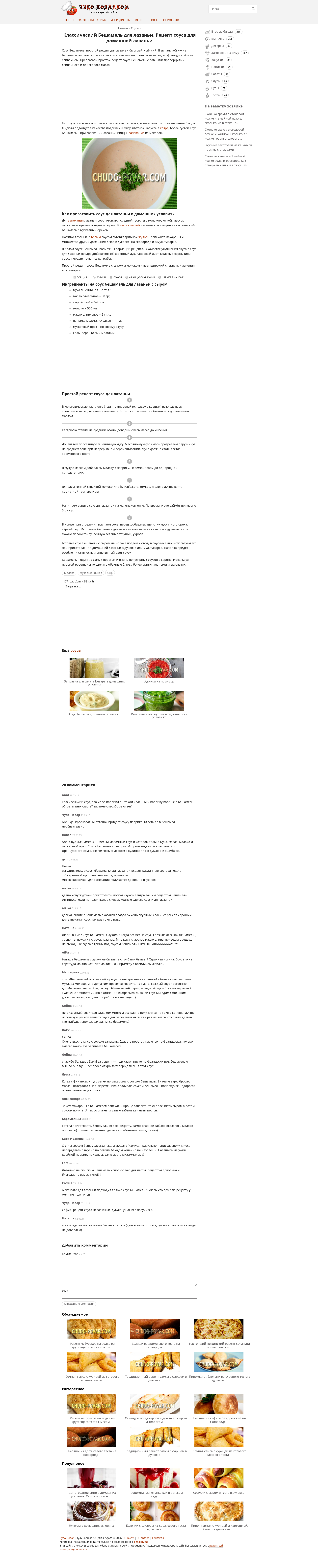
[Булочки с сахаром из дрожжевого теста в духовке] (155, 1522)
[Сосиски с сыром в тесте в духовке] (218, 1489)
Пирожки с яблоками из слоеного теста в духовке (219, 1378)
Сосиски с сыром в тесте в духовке (218, 1493)
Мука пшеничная (91, 573)
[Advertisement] (129, 96)
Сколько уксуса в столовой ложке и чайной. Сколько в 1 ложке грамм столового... (226, 133)
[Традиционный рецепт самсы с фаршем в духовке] (155, 1373)
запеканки (136, 133)
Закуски (217, 60)
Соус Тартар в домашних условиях (94, 714)
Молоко (69, 573)
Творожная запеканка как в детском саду (156, 1494)
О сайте (129, 1538)
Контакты (158, 1538)
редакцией (141, 1542)
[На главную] (96, 14)
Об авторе (143, 1538)
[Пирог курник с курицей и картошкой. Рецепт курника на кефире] (218, 1522)
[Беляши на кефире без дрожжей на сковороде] (218, 1414)
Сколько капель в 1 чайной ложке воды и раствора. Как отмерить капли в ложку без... (227, 160)
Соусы (76, 650)
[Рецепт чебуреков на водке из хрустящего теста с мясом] (91, 1340)
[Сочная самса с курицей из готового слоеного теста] (91, 1373)
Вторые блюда (222, 31)
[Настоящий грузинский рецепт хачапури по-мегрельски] (218, 1340)
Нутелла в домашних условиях (91, 1526)
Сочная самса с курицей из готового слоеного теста (92, 1378)
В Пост (152, 20)
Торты (215, 95)
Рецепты (68, 20)
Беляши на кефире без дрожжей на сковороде (219, 1420)
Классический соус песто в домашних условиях (159, 715)
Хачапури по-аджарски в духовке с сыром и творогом (156, 1420)
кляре (164, 128)
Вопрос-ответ (171, 20)
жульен (143, 237)
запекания (76, 220)
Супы (215, 88)
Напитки (217, 67)
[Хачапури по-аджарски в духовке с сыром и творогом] (155, 1414)
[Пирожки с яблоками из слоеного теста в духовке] (218, 1373)
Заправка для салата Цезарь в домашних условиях (94, 682)
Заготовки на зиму (92, 20)
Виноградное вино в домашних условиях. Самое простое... (92, 1494)
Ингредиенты (120, 20)
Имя (65, 1290)
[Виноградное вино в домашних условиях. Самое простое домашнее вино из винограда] (91, 1489)
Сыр (110, 573)
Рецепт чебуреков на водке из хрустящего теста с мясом (92, 1345)
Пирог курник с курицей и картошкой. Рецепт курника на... (219, 1527)
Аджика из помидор (159, 681)
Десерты (217, 46)
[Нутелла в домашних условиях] (91, 1522)
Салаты (216, 74)
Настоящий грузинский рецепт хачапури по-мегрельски (219, 1345)
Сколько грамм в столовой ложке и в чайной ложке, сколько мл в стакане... (224, 118)
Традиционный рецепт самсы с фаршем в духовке (156, 1378)
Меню (139, 20)
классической (130, 225)
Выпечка (217, 39)
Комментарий (73, 1253)
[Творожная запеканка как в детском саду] (155, 1489)
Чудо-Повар (67, 1538)
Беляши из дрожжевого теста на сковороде (156, 1345)
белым (96, 237)
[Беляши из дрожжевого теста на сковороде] (155, 1340)
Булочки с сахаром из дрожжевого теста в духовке (156, 1527)
